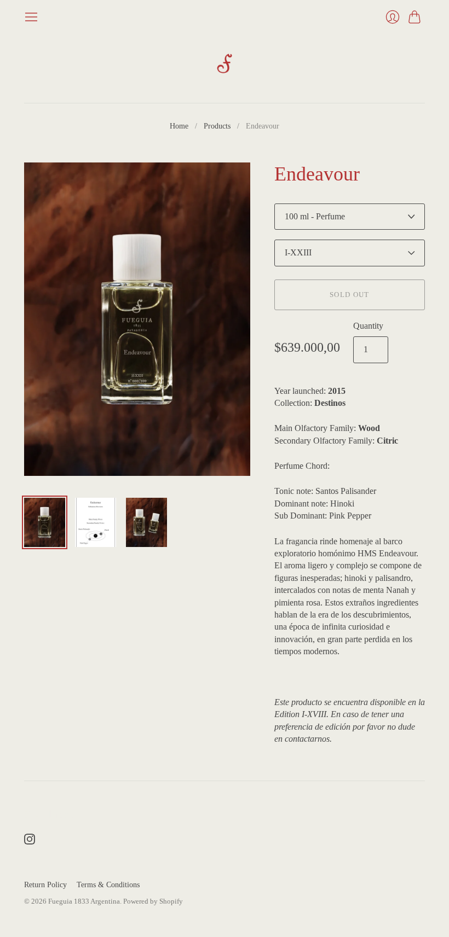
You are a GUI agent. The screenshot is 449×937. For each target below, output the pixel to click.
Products (217, 126)
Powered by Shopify (153, 901)
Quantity (368, 325)
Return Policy (45, 885)
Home (179, 126)
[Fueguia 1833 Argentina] (224, 63)
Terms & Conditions (108, 885)
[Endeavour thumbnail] (44, 522)
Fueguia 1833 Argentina (84, 901)
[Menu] (31, 16)
